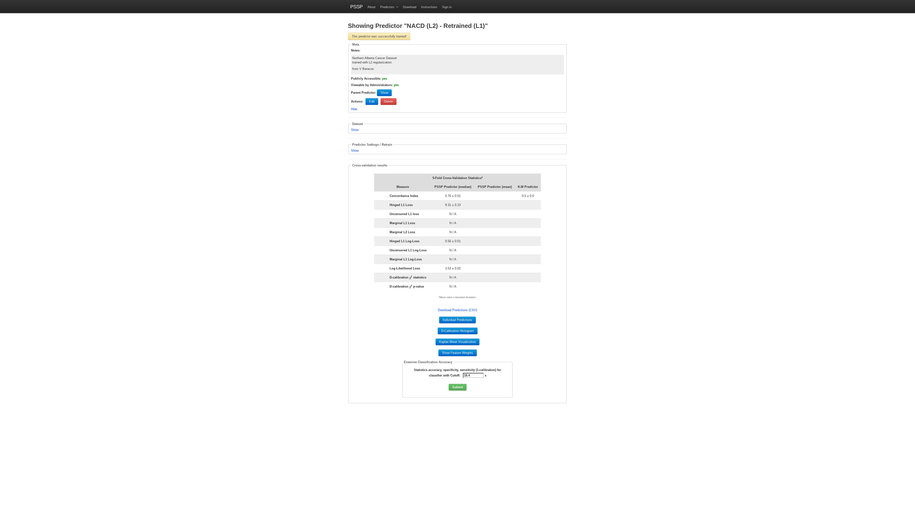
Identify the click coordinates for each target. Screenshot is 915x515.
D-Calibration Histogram (457, 331)
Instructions (429, 7)
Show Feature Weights (457, 353)
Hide (354, 109)
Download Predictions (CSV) (457, 310)
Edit (372, 101)
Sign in (447, 7)
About (371, 7)
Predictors (387, 7)
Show (384, 92)
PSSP (356, 6)
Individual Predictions (457, 320)
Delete (388, 101)
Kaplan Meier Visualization (457, 342)
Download (409, 7)
